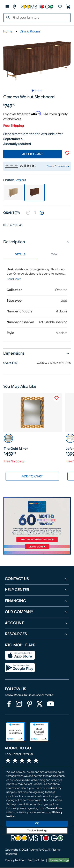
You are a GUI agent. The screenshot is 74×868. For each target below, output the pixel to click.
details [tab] (20, 254)
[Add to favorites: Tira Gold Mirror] (56, 398)
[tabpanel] (37, 300)
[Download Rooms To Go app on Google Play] (20, 667)
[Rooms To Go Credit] (37, 520)
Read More (14, 279)
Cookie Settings (59, 860)
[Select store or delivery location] (14, 6)
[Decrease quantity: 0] (28, 212)
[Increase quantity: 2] (41, 212)
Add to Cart (32, 476)
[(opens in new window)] (9, 704)
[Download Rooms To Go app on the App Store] (20, 655)
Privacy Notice (14, 860)
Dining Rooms (30, 31)
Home (7, 31)
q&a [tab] (54, 254)
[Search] (7, 17)
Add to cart (32, 154)
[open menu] (7, 6)
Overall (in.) (10, 363)
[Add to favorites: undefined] (67, 153)
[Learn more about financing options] (37, 549)
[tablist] (37, 254)
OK (37, 823)
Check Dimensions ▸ (58, 166)
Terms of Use (36, 860)
